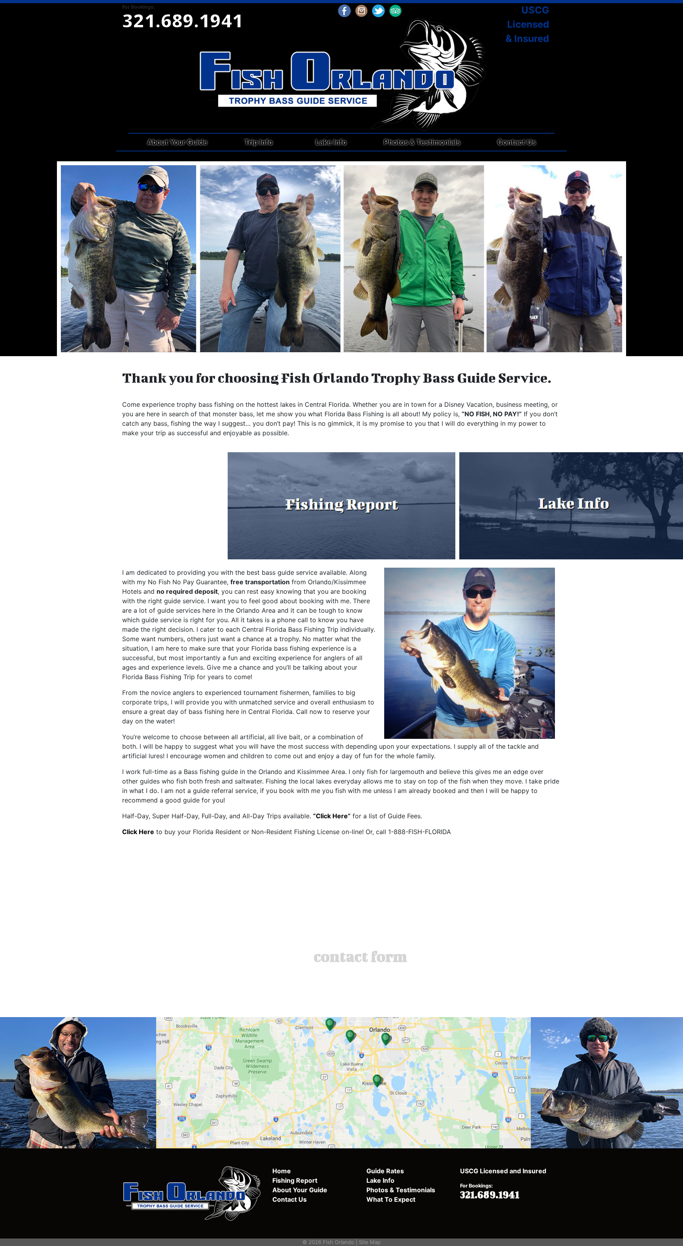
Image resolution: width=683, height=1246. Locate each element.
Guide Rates (385, 1171)
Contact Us (516, 142)
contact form (360, 956)
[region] (341, 258)
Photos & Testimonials (422, 142)
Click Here (138, 832)
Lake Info (331, 142)
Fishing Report (294, 1180)
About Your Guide (177, 142)
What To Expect (390, 1199)
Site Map (370, 1242)
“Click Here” (332, 816)
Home (281, 1171)
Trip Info (258, 142)
